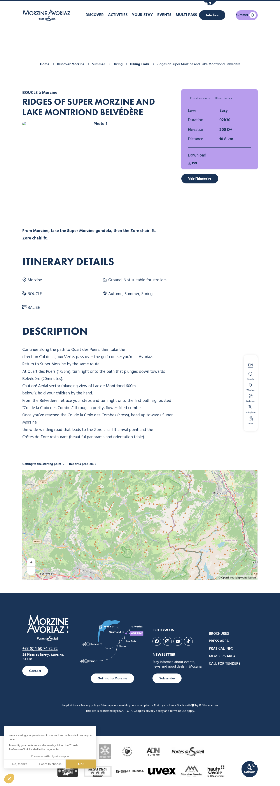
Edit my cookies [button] (164, 705)
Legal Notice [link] (70, 705)
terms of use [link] (178, 711)
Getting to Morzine (112, 678)
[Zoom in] (31, 562)
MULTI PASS (186, 15)
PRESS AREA (219, 641)
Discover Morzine (70, 64)
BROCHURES (219, 634)
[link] (250, 769)
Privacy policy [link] (89, 705)
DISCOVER (95, 15)
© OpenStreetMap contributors (238, 577)
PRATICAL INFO (221, 648)
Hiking (117, 64)
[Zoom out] (31, 570)
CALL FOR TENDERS (224, 663)
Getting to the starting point (41, 464)
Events (164, 15)
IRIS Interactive (208, 705)
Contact (35, 671)
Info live (212, 15)
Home (44, 64)
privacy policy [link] (154, 711)
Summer (98, 64)
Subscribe (167, 678)
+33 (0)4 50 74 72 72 (40, 648)
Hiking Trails (139, 64)
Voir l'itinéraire (200, 178)
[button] (210, 3)
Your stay (142, 15)
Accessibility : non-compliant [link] (133, 705)
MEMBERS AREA (222, 656)
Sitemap (106, 705)
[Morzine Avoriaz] (47, 15)
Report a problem (81, 464)
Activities (118, 15)
